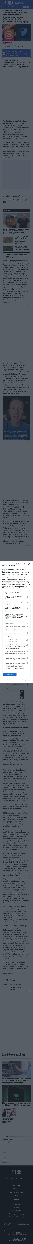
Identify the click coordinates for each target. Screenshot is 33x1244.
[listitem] (16, 593)
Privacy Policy (25, 680)
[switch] (27, 597)
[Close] (29, 564)
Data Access (16, 680)
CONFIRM (10, 674)
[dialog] (16, 622)
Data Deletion (7, 680)
